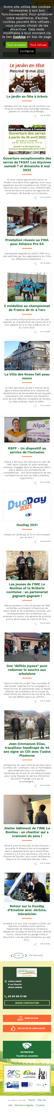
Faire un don (31, 1018)
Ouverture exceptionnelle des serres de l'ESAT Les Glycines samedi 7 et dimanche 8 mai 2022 (27, 164)
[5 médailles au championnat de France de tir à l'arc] (22, 284)
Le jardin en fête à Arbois (27, 96)
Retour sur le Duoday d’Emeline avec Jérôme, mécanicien (27, 910)
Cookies (19, 37)
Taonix (31, 1100)
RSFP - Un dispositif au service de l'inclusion (27, 450)
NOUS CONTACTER (27, 1002)
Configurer (27, 51)
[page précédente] (12, 955)
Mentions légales (24, 1105)
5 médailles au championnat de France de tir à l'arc (27, 308)
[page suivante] (25, 955)
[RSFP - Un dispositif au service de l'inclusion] (22, 426)
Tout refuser (38, 45)
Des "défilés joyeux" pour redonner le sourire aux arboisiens (27, 670)
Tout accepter (16, 45)
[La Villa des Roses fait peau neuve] (22, 352)
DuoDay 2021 (27, 525)
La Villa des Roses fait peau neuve (27, 376)
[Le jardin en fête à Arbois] (22, 74)
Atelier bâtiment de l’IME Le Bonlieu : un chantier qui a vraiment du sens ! (27, 832)
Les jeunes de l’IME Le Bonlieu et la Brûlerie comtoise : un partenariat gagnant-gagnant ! (27, 590)
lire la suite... (45, 115)
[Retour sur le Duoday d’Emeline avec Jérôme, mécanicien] (22, 884)
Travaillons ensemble (27, 1054)
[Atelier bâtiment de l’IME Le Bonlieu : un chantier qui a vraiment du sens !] (22, 806)
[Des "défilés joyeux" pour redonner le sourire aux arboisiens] (22, 644)
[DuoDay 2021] (22, 503)
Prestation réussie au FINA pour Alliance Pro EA (27, 242)
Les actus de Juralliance (31, 1028)
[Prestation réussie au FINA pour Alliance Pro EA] (22, 218)
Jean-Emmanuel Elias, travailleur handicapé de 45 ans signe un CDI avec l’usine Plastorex (27, 749)
